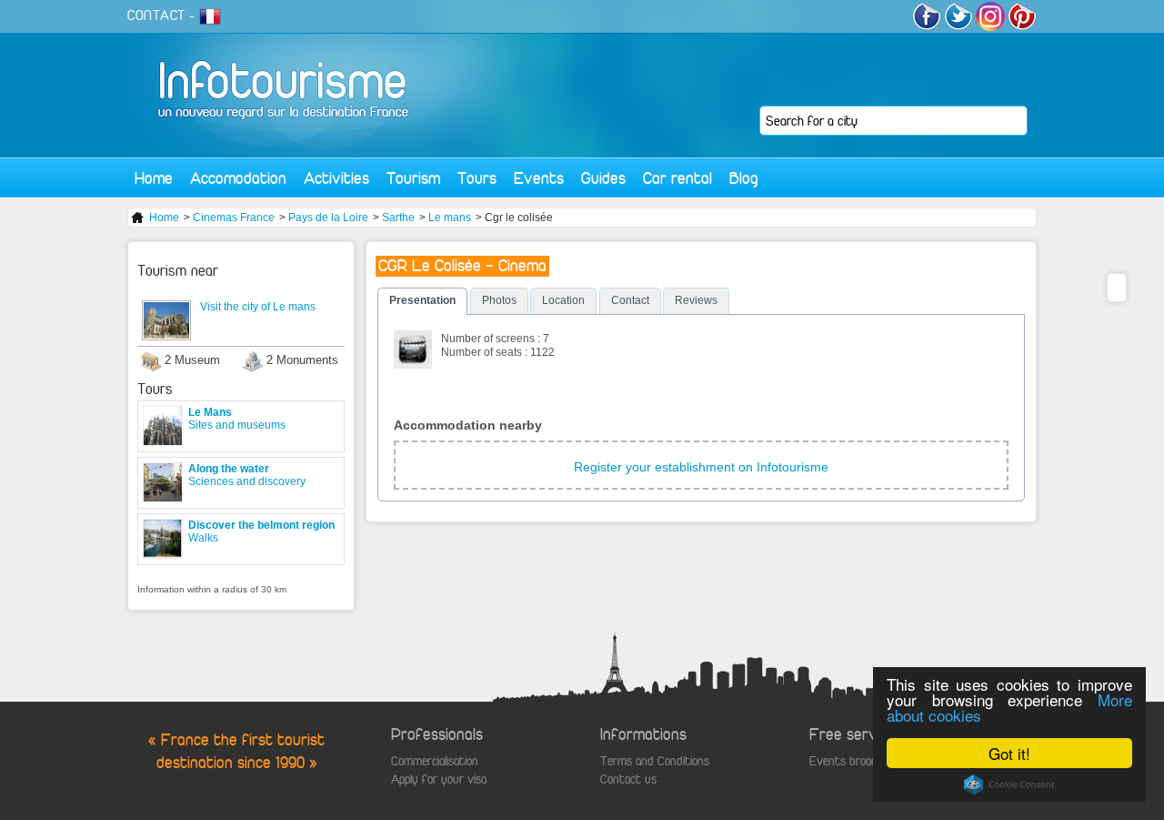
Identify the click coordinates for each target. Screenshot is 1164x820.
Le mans (449, 217)
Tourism (413, 177)
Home (154, 177)
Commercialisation (434, 761)
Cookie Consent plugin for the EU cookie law (1009, 784)
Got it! (1009, 753)
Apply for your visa (439, 779)
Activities (336, 177)
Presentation (422, 300)
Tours (477, 177)
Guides (603, 177)
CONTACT (156, 15)
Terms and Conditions (654, 761)
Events (539, 177)
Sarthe (398, 217)
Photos (499, 300)
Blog (743, 177)
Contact (630, 300)
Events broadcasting (861, 761)
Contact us (628, 779)
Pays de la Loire (328, 217)
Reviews (696, 300)
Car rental (677, 177)
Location (563, 300)
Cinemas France (234, 217)
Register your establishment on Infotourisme (701, 467)
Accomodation (238, 177)
